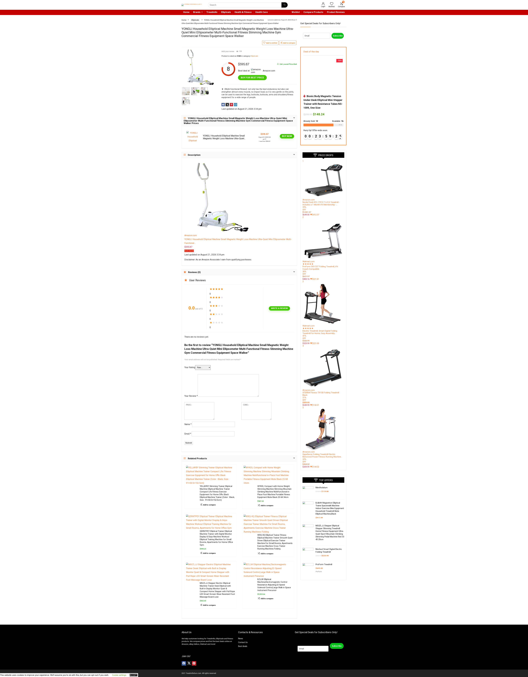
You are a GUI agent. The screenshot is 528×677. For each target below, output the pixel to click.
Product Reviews (336, 12)
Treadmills (211, 12)
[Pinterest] (194, 663)
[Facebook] (184, 663)
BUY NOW (287, 136)
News (240, 638)
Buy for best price (252, 77)
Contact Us (243, 642)
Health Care (261, 12)
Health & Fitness (243, 12)
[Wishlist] (331, 4)
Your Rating (189, 367)
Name (188, 424)
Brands (196, 12)
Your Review (191, 396)
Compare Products (313, 12)
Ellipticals (226, 12)
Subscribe (338, 35)
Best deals (242, 646)
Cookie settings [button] (119, 675)
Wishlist (296, 12)
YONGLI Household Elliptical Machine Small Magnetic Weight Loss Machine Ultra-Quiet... (224, 137)
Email (187, 433)
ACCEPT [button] (133, 675)
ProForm (319, 572)
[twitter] (189, 663)
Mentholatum (322, 487)
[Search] (284, 5)
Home (186, 12)
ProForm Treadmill (324, 564)
